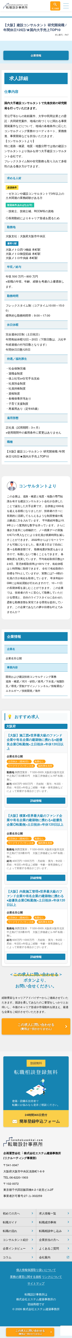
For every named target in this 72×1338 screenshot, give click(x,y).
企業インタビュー (14, 1248)
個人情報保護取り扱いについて (36, 1270)
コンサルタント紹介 (15, 1239)
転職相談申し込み (50, 1231)
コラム (7, 1257)
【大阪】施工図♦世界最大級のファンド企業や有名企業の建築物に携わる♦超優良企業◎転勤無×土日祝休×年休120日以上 (35, 742)
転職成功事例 (47, 1222)
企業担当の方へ (49, 1239)
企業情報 (36, 55)
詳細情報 (36, 801)
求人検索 (55, 8)
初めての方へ (11, 1213)
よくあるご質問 (49, 1248)
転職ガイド (10, 1222)
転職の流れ (10, 1231)
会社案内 (44, 1257)
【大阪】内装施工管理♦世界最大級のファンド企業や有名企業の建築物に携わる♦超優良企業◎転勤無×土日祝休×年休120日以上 (36, 898)
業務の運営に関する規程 (25, 1276)
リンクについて (52, 1276)
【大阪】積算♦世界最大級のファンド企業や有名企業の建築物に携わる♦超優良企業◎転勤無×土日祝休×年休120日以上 (35, 820)
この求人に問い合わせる (36, 1026)
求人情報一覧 (47, 1213)
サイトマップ (36, 1283)
